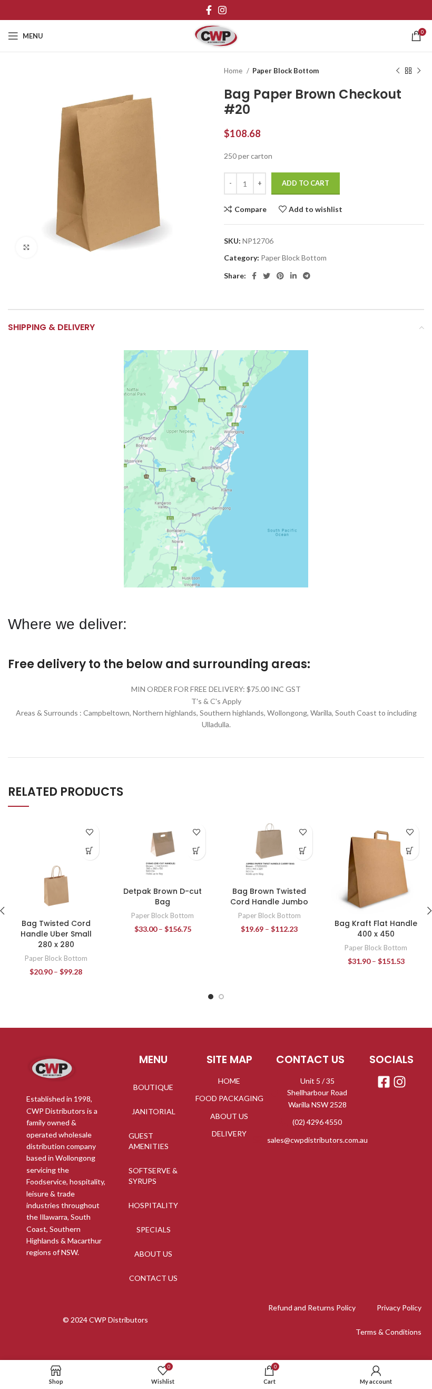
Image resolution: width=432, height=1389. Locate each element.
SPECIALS (153, 1229)
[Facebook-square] (383, 1081)
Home (234, 70)
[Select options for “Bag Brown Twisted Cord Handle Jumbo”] (303, 851)
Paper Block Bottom (285, 70)
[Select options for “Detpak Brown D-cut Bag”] (196, 851)
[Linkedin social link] (293, 276)
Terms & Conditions (388, 1331)
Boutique (153, 1087)
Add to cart (305, 183)
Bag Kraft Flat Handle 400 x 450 (376, 928)
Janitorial (153, 1111)
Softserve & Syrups (153, 1175)
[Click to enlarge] (26, 247)
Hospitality (153, 1205)
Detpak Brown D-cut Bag (162, 896)
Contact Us (153, 1278)
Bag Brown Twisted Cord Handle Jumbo (269, 896)
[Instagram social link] (222, 10)
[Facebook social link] (209, 10)
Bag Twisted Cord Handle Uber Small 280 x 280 (56, 933)
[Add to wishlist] (90, 832)
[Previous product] (397, 71)
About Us (153, 1253)
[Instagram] (399, 1081)
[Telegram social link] (306, 276)
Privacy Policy (399, 1307)
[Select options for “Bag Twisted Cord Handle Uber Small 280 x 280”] (90, 851)
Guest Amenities (149, 1141)
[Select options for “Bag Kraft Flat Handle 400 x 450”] (409, 851)
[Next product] (419, 71)
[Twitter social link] (266, 276)
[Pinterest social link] (280, 276)
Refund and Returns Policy (312, 1307)
